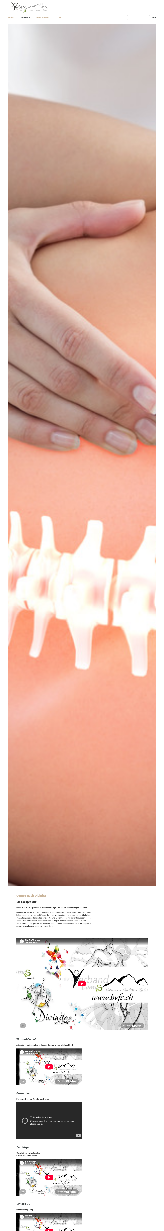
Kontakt (58, 17)
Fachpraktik (25, 17)
